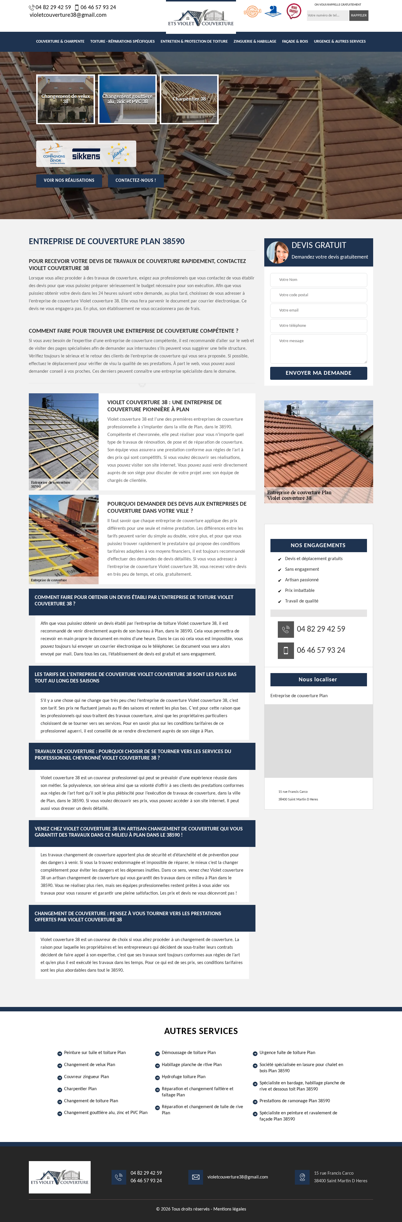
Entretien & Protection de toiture (194, 41)
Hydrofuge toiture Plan (183, 1077)
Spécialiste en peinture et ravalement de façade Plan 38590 (298, 1116)
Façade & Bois (295, 41)
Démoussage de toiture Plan (189, 1052)
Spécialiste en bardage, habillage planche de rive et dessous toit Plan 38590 (302, 1086)
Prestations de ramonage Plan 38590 (295, 1101)
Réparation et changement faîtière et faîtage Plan (197, 1092)
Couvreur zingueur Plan (86, 1077)
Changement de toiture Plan (91, 1101)
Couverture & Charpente (60, 41)
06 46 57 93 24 (98, 8)
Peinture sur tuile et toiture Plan (95, 1052)
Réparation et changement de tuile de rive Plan (202, 1110)
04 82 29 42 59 (53, 8)
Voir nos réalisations (69, 181)
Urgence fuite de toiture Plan (287, 1052)
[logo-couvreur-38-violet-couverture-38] (201, 17)
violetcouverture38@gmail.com (68, 15)
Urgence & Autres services (340, 41)
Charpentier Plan (80, 1089)
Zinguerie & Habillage (255, 41)
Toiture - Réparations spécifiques (122, 41)
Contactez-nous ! (136, 181)
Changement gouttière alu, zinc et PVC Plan (105, 1113)
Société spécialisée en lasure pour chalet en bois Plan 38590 (301, 1068)
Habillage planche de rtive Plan (192, 1065)
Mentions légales (229, 1209)
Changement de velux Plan (89, 1065)
